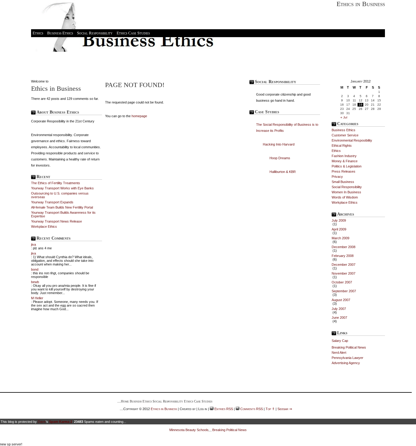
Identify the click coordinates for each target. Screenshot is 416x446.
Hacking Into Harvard (278, 144)
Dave (42, 421)
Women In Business (346, 192)
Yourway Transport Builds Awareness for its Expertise (63, 214)
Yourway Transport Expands (52, 202)
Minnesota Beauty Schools (189, 430)
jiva (33, 244)
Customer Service (345, 135)
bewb (35, 282)
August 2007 (341, 300)
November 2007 (343, 273)
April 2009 (339, 229)
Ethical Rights (342, 145)
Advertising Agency (346, 363)
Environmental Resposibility (352, 140)
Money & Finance (345, 161)
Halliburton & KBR (283, 172)
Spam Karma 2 (60, 421)
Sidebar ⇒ (284, 409)
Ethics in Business (361, 4)
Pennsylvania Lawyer (347, 358)
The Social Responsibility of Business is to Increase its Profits (287, 127)
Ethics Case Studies (133, 33)
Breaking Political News (349, 347)
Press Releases (343, 171)
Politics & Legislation (346, 166)
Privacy (337, 176)
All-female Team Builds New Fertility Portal (62, 207)
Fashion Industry (344, 156)
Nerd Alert (339, 352)
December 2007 (343, 264)
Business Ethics (60, 33)
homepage (139, 116)
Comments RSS (251, 409)
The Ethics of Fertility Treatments (55, 183)
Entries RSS (223, 409)
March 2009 (340, 238)
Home (125, 401)
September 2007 (344, 291)
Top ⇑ (270, 409)
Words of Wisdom (345, 197)
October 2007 (342, 282)
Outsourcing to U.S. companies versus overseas (60, 195)
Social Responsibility (95, 33)
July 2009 (339, 220)
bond (34, 269)
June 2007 (339, 317)
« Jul (343, 117)
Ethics (38, 33)
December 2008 (343, 247)
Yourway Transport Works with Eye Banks (62, 188)
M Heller (37, 298)
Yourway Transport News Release (56, 221)
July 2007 (339, 309)
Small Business (343, 182)
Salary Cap (340, 340)
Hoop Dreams (280, 158)
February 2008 (343, 256)
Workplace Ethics (44, 226)
